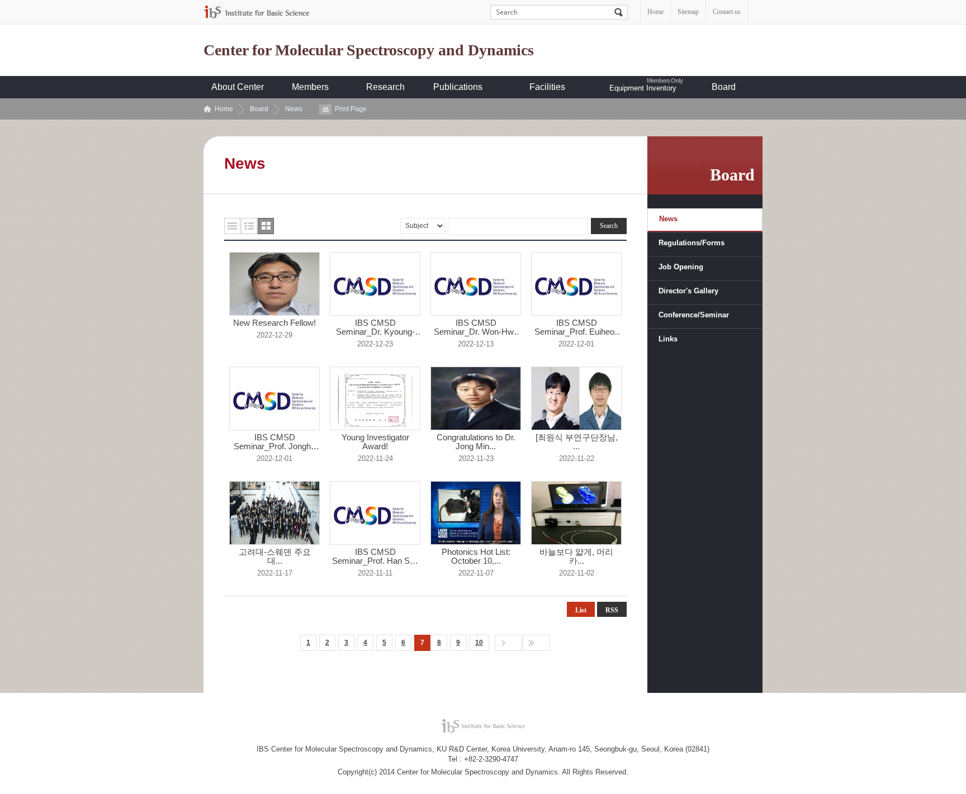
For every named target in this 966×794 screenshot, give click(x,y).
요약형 (249, 226)
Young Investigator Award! (375, 442)
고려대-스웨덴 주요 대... (275, 556)
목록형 (232, 226)
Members (310, 87)
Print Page (351, 109)
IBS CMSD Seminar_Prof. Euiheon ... (576, 327)
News (293, 109)
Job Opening (681, 267)
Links (668, 339)
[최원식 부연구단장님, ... (577, 442)
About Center (237, 87)
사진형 (266, 226)
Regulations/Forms (691, 243)
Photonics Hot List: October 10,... (476, 556)
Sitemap (688, 12)
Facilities (547, 87)
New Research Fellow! (274, 322)
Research (385, 87)
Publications (457, 87)
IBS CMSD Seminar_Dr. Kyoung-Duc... (375, 327)
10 (479, 642)
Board (724, 87)
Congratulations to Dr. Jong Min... (476, 442)
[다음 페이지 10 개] (508, 643)
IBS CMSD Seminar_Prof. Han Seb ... (375, 556)
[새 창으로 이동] (256, 12)
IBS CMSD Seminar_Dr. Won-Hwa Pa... (476, 327)
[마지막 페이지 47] (536, 643)
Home (655, 12)
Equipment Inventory (642, 88)
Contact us (727, 12)
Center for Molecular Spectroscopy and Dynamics (368, 50)
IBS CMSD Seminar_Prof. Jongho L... (274, 442)
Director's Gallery (688, 291)
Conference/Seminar (694, 315)
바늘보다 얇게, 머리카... (576, 556)
